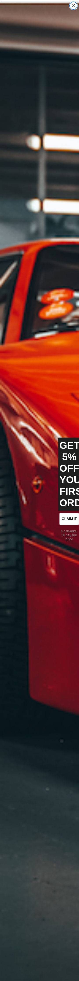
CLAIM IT (69, 519)
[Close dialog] (73, 5)
